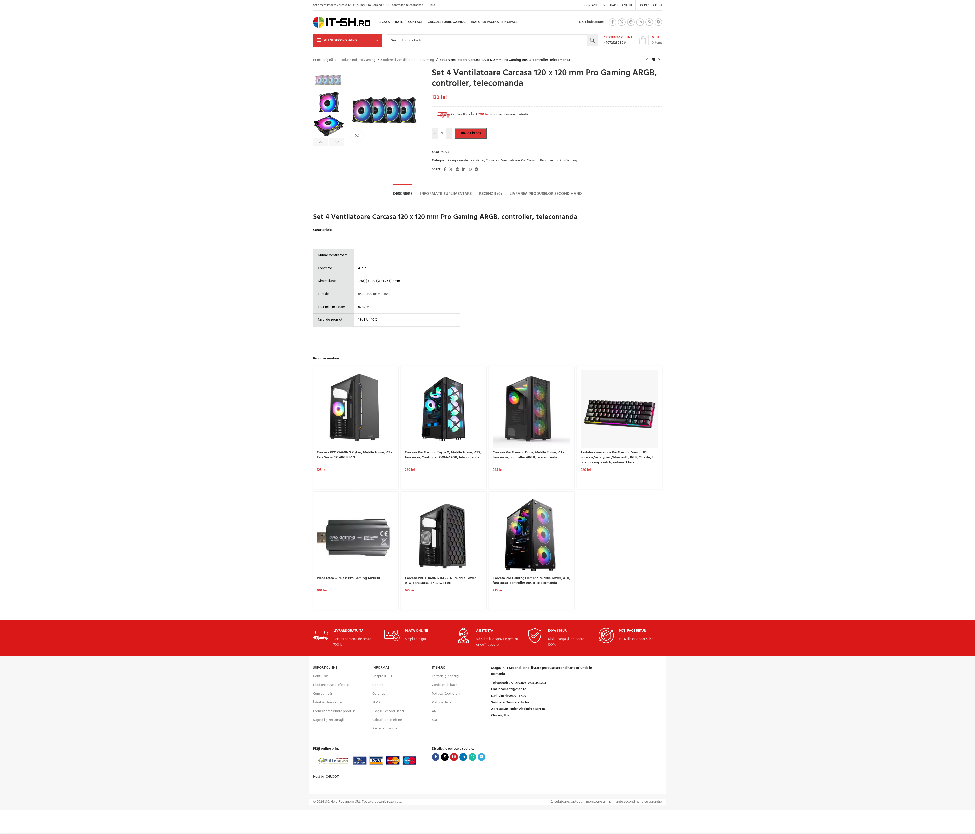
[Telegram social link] (658, 22)
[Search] (592, 40)
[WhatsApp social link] (649, 22)
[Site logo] (341, 22)
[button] (320, 142)
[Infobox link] (618, 40)
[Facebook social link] (612, 22)
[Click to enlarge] (356, 135)
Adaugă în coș (470, 133)
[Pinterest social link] (631, 22)
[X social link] (622, 22)
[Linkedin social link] (640, 22)
